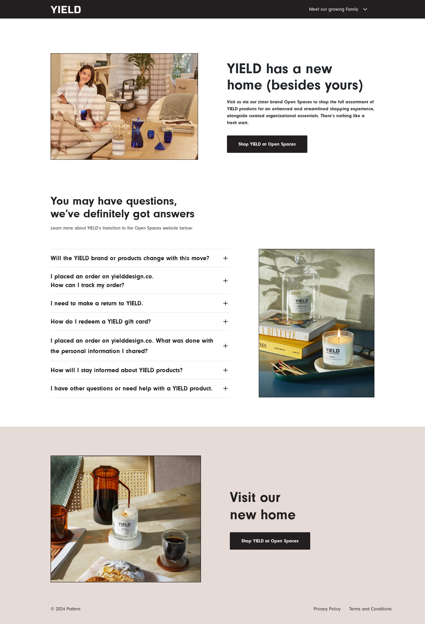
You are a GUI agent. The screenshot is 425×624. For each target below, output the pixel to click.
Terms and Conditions (370, 609)
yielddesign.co (131, 276)
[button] (341, 8)
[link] (267, 144)
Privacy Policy (327, 609)
